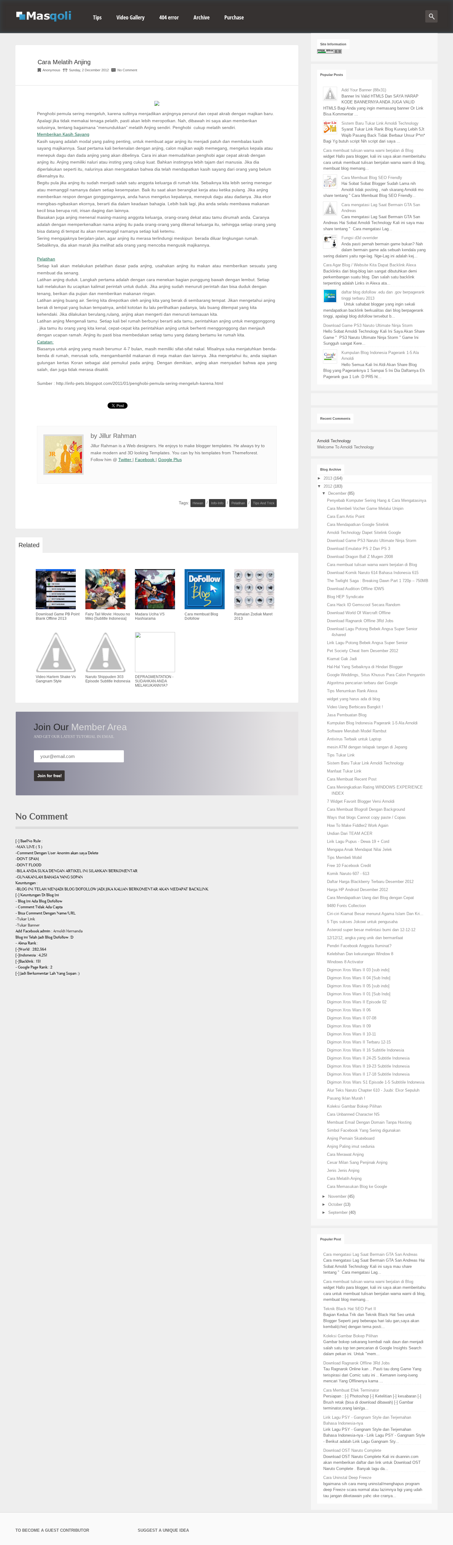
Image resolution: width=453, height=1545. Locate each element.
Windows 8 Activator (345, 962)
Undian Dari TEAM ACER (349, 833)
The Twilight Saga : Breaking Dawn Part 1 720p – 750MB (377, 580)
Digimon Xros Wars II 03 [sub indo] (358, 970)
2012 (328, 486)
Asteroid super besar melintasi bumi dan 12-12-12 (371, 929)
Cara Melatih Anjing (64, 62)
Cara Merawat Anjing (345, 1154)
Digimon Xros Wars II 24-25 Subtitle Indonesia (368, 1058)
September (338, 1212)
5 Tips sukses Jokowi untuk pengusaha (362, 921)
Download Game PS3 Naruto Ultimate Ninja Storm (368, 325)
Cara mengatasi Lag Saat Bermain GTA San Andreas (370, 1254)
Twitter (125, 459)
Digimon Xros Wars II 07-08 (351, 1018)
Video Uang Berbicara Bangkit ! (355, 707)
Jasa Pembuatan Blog (346, 715)
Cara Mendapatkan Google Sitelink (358, 524)
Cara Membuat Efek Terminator (351, 1390)
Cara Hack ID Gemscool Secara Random (363, 604)
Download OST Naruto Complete (352, 1450)
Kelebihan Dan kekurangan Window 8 (360, 954)
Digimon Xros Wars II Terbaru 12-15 (359, 1042)
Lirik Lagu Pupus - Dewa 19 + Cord (358, 841)
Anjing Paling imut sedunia (350, 1146)
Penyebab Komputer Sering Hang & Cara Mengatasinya (376, 500)
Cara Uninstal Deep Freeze (347, 1477)
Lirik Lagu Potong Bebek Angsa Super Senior (367, 642)
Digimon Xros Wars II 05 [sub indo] (358, 986)
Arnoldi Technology (334, 441)
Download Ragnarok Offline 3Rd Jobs (360, 620)
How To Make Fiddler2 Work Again (357, 825)
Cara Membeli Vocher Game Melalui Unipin (365, 508)
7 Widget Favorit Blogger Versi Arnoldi (360, 801)
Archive (202, 17)
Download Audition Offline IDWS (355, 588)
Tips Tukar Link (341, 755)
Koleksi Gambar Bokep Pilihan (354, 1106)
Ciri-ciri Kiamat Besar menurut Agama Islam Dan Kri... (375, 913)
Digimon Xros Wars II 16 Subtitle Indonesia (365, 1050)
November (338, 1196)
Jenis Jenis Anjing (343, 1170)
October (336, 1204)
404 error (169, 17)
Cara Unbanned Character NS (353, 1114)
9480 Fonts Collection (346, 905)
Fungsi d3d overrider (359, 237)
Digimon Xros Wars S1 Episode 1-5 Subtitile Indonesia (375, 1082)
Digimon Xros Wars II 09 (349, 1026)
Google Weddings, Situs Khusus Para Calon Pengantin (376, 675)
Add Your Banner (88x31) (363, 90)
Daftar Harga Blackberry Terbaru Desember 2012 (370, 881)
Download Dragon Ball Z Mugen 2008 (360, 556)
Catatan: (45, 341)
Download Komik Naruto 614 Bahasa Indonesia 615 (372, 572)
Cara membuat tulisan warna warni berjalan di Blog (368, 150)
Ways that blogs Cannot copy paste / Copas (366, 817)
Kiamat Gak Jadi (342, 658)
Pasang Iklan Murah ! (346, 1098)
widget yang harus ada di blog (353, 699)
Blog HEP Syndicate (345, 596)
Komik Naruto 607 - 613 (348, 873)
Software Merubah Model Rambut (356, 731)
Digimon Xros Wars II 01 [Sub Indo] (358, 994)
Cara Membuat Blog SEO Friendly (371, 177)
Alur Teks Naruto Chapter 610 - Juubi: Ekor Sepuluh (373, 1090)
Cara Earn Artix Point (346, 516)
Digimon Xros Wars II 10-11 (351, 1034)
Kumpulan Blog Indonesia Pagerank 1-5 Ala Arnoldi (372, 723)
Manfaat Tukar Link (344, 771)
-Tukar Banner (27, 925)
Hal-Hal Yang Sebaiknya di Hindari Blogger (365, 666)
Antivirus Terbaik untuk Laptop (354, 739)
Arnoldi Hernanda (68, 931)
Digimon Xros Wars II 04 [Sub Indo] (358, 978)
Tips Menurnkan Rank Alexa (352, 691)
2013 (328, 478)
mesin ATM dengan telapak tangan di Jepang (367, 747)
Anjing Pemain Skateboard (350, 1138)
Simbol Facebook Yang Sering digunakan (363, 1130)
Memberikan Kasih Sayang (63, 134)
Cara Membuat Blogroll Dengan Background (366, 809)
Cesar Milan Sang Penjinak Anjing (357, 1162)
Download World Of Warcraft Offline (358, 612)
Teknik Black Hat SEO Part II (349, 1308)
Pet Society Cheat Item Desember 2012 (362, 650)
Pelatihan (46, 258)
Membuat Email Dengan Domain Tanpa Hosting (369, 1122)
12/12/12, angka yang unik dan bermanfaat (365, 937)
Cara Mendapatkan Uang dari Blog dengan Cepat (370, 897)
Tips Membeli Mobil (344, 857)
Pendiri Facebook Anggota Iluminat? (359, 945)
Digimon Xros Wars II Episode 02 (356, 1002)
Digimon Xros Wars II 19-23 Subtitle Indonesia (368, 1066)
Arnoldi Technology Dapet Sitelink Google (364, 532)
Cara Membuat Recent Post (352, 779)
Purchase (234, 17)
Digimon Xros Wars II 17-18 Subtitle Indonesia (368, 1074)
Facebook (145, 459)
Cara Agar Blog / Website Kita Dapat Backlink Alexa (369, 265)
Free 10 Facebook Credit (349, 865)
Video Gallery (130, 17)
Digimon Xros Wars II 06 (349, 1010)
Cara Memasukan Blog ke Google (357, 1186)
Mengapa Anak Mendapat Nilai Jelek (359, 849)
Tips (97, 17)
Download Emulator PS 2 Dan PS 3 (358, 548)
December (338, 493)
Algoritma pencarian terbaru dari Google (362, 683)
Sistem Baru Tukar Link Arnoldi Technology (379, 123)
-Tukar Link (25, 919)
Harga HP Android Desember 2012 (357, 889)
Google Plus (170, 459)
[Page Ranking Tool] (329, 52)
